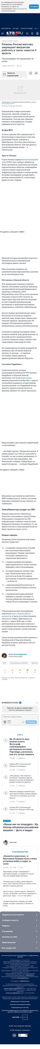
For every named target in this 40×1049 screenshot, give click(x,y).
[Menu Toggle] (2, 33)
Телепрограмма (26, 28)
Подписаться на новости (13, 915)
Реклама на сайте (9, 937)
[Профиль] (37, 33)
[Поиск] (27, 33)
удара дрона (26, 378)
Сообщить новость (10, 920)
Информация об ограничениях (20, 1001)
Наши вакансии (9, 942)
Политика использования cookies (20, 1004)
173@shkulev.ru (29, 975)
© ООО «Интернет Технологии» (20, 1030)
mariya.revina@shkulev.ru (13, 993)
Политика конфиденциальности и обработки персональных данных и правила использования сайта (20, 1011)
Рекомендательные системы (20, 1007)
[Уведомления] (32, 33)
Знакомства (6, 28)
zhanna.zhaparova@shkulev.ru (13, 988)
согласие (20, 9)
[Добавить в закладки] (30, 73)
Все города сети (9, 948)
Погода (15, 28)
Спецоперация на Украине (19, 663)
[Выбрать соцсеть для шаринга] (36, 73)
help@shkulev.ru (24, 981)
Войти (9, 723)
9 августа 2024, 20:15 (8, 66)
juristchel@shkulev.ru (23, 978)
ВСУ (4, 663)
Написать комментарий (12, 74)
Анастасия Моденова (18, 654)
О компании (7, 931)
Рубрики (6, 926)
